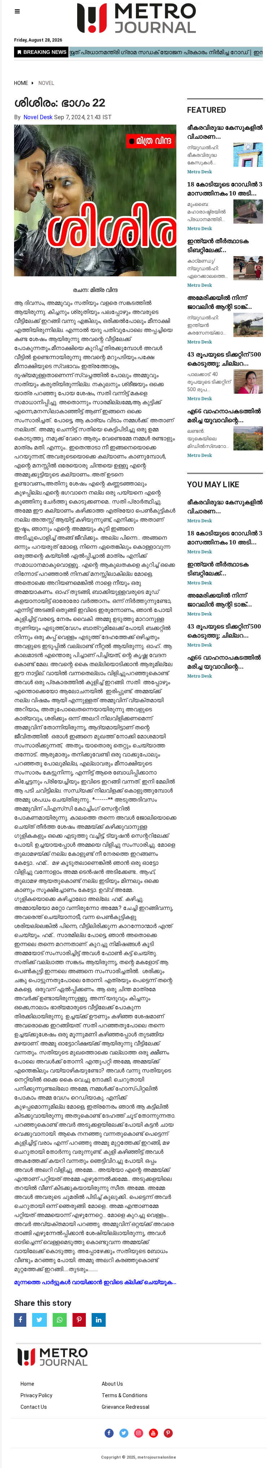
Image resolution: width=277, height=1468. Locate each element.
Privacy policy (36, 1395)
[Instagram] (138, 1433)
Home (21, 83)
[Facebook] (109, 1433)
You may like (213, 484)
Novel (46, 83)
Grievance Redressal (125, 1407)
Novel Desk (38, 117)
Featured (206, 110)
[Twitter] (123, 1433)
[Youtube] (153, 1433)
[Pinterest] (168, 1433)
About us (112, 1384)
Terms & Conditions (125, 1395)
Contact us (34, 1407)
